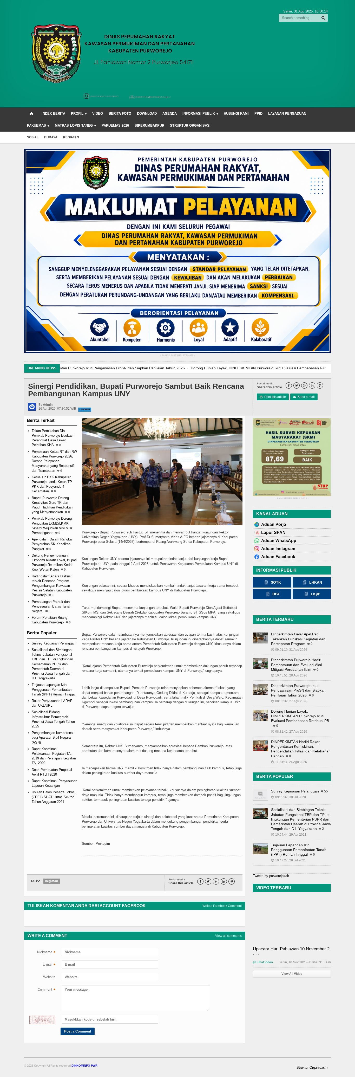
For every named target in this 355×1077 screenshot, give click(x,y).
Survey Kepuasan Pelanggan (53, 643)
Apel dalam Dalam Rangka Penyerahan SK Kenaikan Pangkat (52, 544)
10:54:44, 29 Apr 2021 (288, 834)
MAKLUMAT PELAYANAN (177, 355)
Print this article (273, 397)
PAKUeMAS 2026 (115, 125)
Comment (46, 990)
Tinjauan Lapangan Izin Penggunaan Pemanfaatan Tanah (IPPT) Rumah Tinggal (53, 689)
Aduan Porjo (273, 524)
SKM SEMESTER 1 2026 (292, 498)
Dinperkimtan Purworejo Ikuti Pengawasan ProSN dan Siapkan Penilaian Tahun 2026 (298, 690)
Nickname (46, 952)
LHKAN (315, 582)
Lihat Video (263, 962)
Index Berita (53, 113)
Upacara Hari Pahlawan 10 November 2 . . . (291, 951)
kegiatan (71, 137)
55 (326, 791)
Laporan (85, 409)
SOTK (276, 582)
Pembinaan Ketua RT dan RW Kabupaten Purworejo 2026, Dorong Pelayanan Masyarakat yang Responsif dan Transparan (54, 461)
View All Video (291, 974)
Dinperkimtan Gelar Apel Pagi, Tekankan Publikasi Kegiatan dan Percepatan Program (298, 639)
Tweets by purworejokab (271, 876)
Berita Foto (120, 113)
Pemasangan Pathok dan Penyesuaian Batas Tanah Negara (51, 606)
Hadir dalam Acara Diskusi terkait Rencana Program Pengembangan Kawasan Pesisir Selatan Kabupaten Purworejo (52, 585)
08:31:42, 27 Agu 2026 (289, 731)
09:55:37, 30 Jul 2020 (288, 797)
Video (97, 113)
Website (49, 977)
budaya (50, 137)
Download (147, 113)
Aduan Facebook (278, 556)
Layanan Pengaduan (287, 113)
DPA (276, 594)
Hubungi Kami (236, 113)
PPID (258, 113)
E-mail (49, 965)
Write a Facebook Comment (222, 906)
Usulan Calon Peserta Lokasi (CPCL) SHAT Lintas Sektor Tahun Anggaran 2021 (53, 796)
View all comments (228, 936)
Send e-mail (304, 397)
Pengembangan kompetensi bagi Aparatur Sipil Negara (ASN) (53, 737)
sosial (32, 137)
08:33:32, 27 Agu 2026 (289, 701)
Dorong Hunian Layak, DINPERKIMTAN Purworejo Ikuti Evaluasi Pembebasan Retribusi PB (138, 368)
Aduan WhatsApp (278, 540)
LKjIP (315, 594)
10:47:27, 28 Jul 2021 (288, 860)
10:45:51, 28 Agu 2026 (289, 675)
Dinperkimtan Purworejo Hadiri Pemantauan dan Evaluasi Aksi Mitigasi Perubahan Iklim (296, 664)
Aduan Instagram (278, 548)
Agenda (169, 113)
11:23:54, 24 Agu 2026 (289, 762)
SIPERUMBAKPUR (149, 125)
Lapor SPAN (273, 532)
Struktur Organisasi (190, 125)
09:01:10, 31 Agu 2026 (289, 650)
